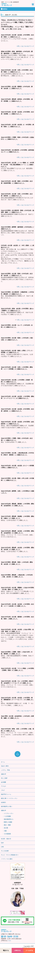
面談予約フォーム (6, 794)
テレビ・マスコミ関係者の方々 (10, 855)
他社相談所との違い (6, 806)
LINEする (17, 950)
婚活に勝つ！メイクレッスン (9, 798)
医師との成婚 (8, 822)
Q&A (2, 843)
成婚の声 (3, 774)
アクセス (3, 786)
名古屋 (6, 828)
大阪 (5, 831)
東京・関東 (7, 825)
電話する (6, 950)
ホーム (3, 762)
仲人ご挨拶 (4, 778)
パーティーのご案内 (6, 859)
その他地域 (7, 834)
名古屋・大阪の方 (6, 838)
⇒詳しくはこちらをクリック (25, 46)
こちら (9, 940)
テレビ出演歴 (5, 851)
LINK (2, 847)
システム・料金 (5, 770)
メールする (29, 950)
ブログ (3, 790)
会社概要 (3, 782)
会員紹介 (3, 802)
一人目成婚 (7, 816)
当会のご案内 (5, 766)
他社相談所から (8, 819)
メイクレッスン (8, 813)
